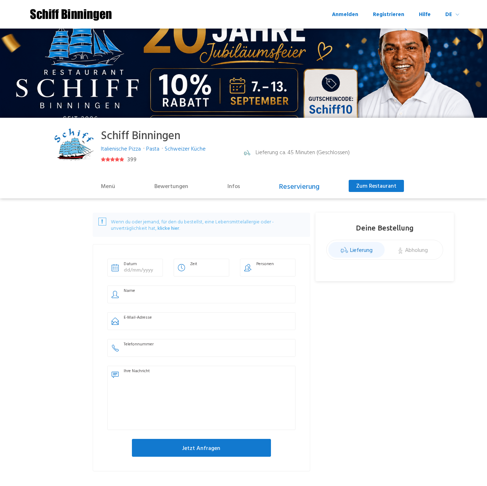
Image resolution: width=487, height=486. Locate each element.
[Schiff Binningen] (70, 15)
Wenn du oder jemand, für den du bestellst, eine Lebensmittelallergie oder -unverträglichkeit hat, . (192, 224)
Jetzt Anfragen (201, 448)
